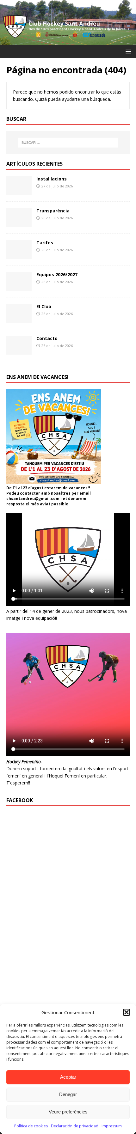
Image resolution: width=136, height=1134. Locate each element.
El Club (43, 306)
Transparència (53, 211)
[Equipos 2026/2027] (19, 287)
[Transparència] (19, 223)
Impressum (112, 1126)
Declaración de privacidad (74, 1126)
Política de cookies (31, 1126)
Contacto (47, 338)
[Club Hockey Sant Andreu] (68, 41)
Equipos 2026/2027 (56, 274)
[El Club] (19, 319)
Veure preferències (68, 1111)
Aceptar (68, 1077)
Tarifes (44, 243)
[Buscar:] (68, 142)
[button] (126, 1012)
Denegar (68, 1094)
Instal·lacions (51, 179)
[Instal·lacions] (19, 191)
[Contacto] (19, 351)
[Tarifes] (19, 255)
